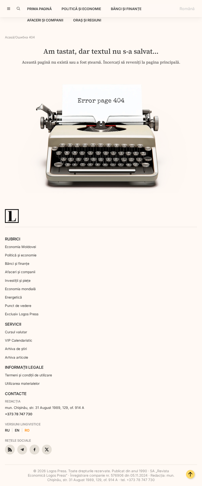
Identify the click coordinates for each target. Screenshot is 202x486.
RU (7, 430)
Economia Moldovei (20, 247)
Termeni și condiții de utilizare (28, 375)
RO (27, 430)
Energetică (13, 297)
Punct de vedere (18, 305)
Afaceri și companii (45, 20)
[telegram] (22, 449)
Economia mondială (20, 289)
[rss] (10, 449)
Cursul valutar (16, 332)
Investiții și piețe (18, 280)
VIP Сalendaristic (18, 340)
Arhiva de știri (16, 349)
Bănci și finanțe (126, 9)
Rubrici (12, 238)
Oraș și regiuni (87, 20)
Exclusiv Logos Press (21, 314)
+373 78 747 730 (18, 414)
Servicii (13, 324)
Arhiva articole (16, 357)
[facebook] (34, 449)
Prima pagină (39, 9)
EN (17, 430)
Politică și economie (81, 9)
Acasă (9, 37)
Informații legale (24, 367)
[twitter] (47, 449)
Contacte (16, 393)
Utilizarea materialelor (22, 383)
